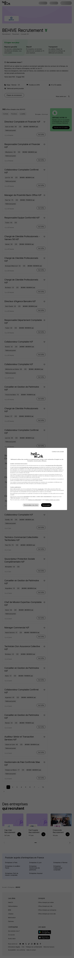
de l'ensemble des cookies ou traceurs (29, 467)
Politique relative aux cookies (52, 499)
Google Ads (41, 489)
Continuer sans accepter (58, 451)
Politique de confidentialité (34, 499)
